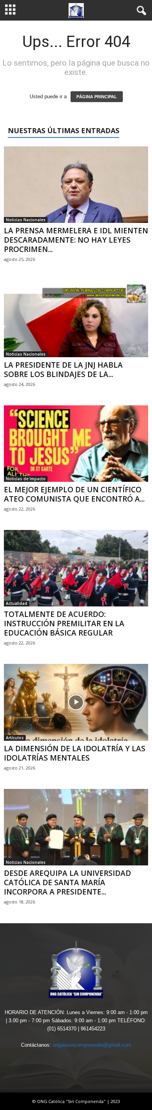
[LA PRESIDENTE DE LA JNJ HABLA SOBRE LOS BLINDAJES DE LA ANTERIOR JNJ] (76, 318)
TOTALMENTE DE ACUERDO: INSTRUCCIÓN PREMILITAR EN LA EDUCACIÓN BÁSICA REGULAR (64, 623)
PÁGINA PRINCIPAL (96, 96)
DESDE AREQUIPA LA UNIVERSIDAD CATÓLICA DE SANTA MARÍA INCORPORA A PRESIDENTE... (67, 882)
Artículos (15, 737)
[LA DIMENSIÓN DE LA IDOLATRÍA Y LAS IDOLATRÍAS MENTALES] (76, 702)
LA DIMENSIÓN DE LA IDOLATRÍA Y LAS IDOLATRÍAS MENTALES (74, 753)
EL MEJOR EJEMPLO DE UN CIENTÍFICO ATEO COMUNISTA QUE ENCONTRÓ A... (74, 494)
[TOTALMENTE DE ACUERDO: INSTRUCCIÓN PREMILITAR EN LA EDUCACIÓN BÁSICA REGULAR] (76, 568)
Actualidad (16, 603)
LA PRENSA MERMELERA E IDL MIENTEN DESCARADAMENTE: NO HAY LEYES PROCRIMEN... (76, 240)
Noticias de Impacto (26, 478)
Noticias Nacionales (26, 219)
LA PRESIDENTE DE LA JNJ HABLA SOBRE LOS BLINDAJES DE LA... (63, 369)
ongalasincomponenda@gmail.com (92, 1045)
